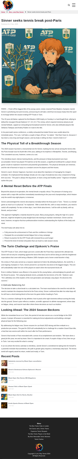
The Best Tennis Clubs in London (39, 426)
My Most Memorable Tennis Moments (39, 436)
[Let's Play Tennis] (8, 5)
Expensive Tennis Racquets (39, 431)
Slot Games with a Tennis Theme (39, 428)
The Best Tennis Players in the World (39, 434)
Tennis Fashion (39, 439)
